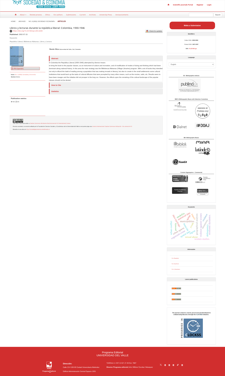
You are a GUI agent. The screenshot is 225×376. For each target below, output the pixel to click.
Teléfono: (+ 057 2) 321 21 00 (118, 363)
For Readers (175, 258)
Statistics (55, 91)
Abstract (54, 58)
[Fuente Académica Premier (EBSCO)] (180, 190)
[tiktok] (178, 365)
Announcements (121, 15)
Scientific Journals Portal (183, 5)
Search (217, 15)
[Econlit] (180, 162)
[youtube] (173, 365)
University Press (105, 15)
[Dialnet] (180, 126)
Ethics (47, 15)
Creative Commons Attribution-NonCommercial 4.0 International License (50, 123)
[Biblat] (180, 144)
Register (200, 5)
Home (13, 21)
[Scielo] (180, 106)
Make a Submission (192, 25)
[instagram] (169, 365)
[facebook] (165, 365)
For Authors (175, 264)
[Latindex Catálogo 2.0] (203, 151)
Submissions (71, 15)
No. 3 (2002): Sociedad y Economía (42, 21)
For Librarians (176, 269)
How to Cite (56, 85)
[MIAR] (203, 142)
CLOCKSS (199, 314)
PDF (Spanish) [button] (18, 68)
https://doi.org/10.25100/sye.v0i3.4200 (28, 31)
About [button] (22, 15)
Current (83, 15)
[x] (161, 365)
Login (209, 5)
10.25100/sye (193, 48)
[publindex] (185, 85)
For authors (58, 15)
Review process (36, 15)
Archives (92, 15)
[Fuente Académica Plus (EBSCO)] (203, 180)
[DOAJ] (203, 125)
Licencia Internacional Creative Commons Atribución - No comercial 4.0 (112, 126)
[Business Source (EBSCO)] (203, 192)
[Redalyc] (203, 111)
